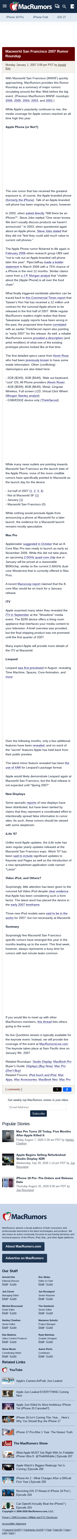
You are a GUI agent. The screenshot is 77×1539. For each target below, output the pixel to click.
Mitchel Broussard (12, 1306)
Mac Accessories (25, 1079)
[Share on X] (57, 1089)
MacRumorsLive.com (53, 1044)
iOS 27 (61, 17)
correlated (59, 324)
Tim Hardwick (46, 1306)
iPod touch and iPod (42, 1075)
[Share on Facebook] (67, 1089)
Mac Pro (65, 1079)
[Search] (66, 6)
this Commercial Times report (45, 297)
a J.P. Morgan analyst (35, 275)
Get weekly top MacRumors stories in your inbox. (38, 1100)
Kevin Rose (61, 355)
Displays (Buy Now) (39, 1066)
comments (13, 1089)
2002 (49, 100)
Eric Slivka (44, 1277)
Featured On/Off (12, 1530)
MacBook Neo (48, 1079)
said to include (23, 856)
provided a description (48, 338)
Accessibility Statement (14, 1523)
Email (5, 1284)
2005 (17, 100)
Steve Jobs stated (49, 231)
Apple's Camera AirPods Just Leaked (39, 1380)
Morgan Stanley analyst (22, 395)
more (9, 676)
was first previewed (31, 668)
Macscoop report (29, 584)
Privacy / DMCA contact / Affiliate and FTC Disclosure (30, 1517)
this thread (44, 1021)
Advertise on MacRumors (25, 1258)
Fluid (48, 1530)
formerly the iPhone (20, 200)
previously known (37, 360)
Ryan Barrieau (46, 1335)
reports (31, 802)
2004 (26, 100)
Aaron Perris (45, 1349)
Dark (11, 1533)
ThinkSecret (49, 400)
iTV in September (17, 614)
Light (4, 1533)
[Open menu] (4, 6)
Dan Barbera (9, 1335)
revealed (38, 745)
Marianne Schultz (48, 1320)
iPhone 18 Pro (15, 17)
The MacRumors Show (31, 1443)
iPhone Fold (40, 17)
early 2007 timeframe (25, 904)
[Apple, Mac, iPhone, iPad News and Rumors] (30, 11)
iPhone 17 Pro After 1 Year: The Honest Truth (44, 1432)
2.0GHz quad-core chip (39, 557)
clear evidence (58, 891)
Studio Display (42, 1061)
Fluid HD (57, 1530)
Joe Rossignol (25, 1190)
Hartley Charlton (11, 1320)
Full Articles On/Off (33, 1530)
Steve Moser (9, 1349)
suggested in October (37, 544)
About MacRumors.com (23, 1246)
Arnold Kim (8, 1277)
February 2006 (16, 253)
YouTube (15, 1370)
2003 (34, 100)
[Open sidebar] (72, 7)
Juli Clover (8, 1291)
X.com (13, 1284)
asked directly (35, 213)
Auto (67, 1530)
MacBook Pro (62, 1061)
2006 (9, 100)
